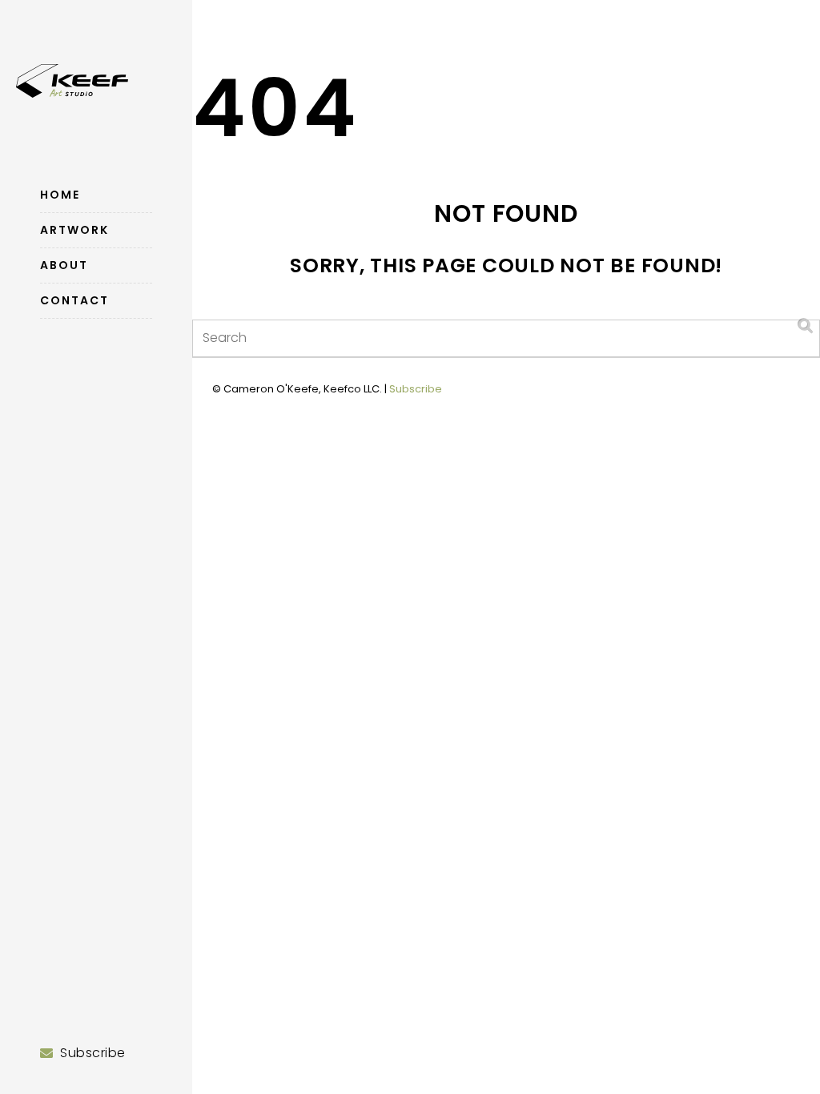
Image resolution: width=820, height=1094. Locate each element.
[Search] (806, 326)
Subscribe (415, 388)
